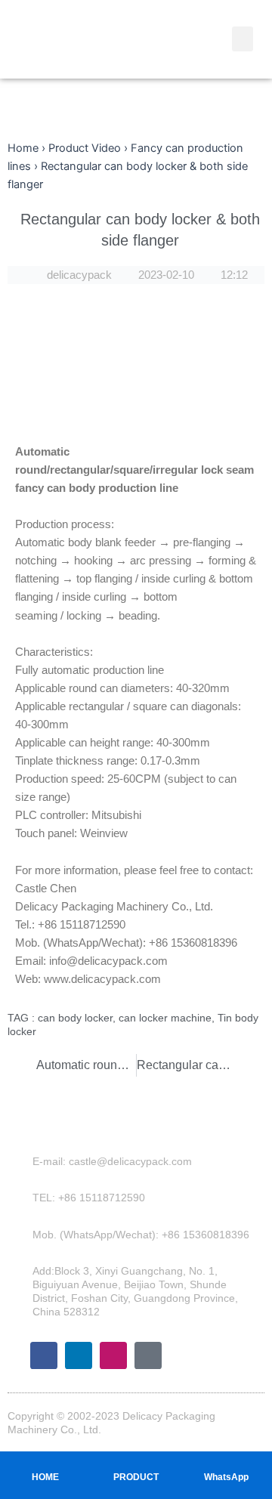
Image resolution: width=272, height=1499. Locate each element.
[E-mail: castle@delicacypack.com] (22, 1161)
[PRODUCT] (136, 1462)
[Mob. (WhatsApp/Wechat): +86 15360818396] (22, 1234)
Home (23, 148)
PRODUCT (136, 1477)
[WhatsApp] (226, 1462)
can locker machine (165, 1018)
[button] (242, 38)
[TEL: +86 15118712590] (22, 1197)
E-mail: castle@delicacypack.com (112, 1161)
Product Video (84, 148)
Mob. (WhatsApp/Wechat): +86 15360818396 (140, 1235)
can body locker (75, 1018)
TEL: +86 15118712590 (88, 1197)
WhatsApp (226, 1477)
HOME (45, 1477)
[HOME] (45, 1462)
